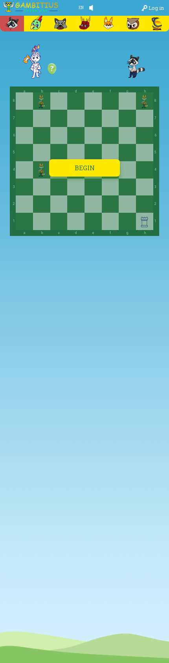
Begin (85, 168)
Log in (156, 7)
